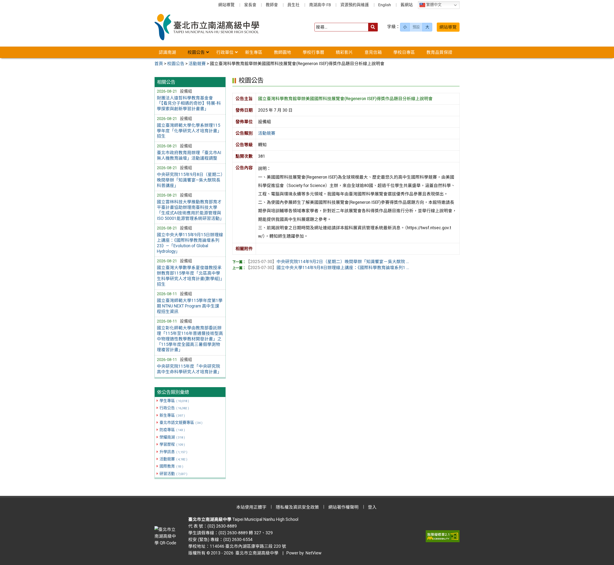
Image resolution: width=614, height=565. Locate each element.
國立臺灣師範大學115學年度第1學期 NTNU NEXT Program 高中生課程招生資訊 (190, 306)
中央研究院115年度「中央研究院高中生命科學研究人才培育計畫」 (189, 369)
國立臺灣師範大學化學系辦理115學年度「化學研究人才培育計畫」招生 (189, 131)
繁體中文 (433, 5)
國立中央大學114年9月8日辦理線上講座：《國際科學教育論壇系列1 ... (327, 267)
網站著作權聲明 (343, 507)
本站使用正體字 (251, 507)
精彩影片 (344, 52)
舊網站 (407, 4)
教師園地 (282, 52)
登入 (372, 507)
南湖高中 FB (320, 4)
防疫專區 (172, 429)
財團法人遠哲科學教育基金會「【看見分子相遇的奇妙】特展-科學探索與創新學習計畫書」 (189, 103)
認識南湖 (167, 52)
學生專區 (174, 400)
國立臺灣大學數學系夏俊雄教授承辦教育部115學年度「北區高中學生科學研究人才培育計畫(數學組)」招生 (189, 276)
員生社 (293, 4)
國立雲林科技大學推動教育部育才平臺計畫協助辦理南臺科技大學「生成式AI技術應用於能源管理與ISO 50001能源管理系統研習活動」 (190, 210)
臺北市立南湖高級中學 (255, 553)
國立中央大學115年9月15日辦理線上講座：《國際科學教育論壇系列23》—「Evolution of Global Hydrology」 (190, 243)
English (384, 4)
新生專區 (253, 52)
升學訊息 (173, 452)
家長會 (250, 4)
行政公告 (174, 408)
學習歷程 (172, 444)
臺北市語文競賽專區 (180, 422)
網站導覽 (226, 4)
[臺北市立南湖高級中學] (215, 27)
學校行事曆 (313, 52)
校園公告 (196, 52)
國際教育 (171, 466)
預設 (416, 27)
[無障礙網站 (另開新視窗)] (443, 536)
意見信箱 (373, 52)
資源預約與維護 (354, 4)
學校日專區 (404, 52)
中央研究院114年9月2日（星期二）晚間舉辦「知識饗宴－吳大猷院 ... (327, 261)
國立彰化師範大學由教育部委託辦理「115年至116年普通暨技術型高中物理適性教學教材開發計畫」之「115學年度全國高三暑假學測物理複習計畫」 (190, 338)
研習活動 (173, 473)
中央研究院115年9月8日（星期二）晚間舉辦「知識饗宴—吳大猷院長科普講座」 (190, 180)
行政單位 (225, 52)
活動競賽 (173, 459)
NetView (313, 553)
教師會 (272, 4)
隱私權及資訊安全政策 (297, 507)
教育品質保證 (439, 52)
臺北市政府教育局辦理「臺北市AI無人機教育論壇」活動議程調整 (189, 155)
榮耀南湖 (172, 437)
